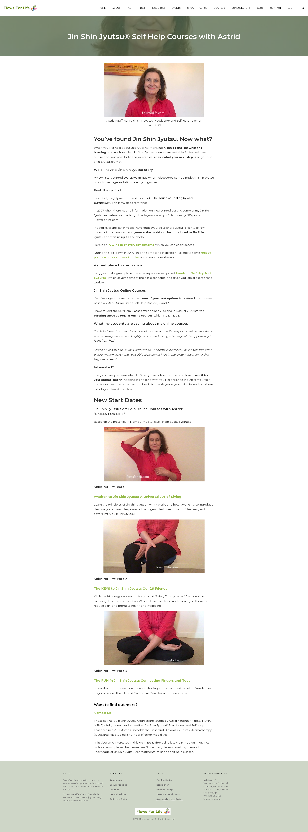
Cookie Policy (164, 780)
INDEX (141, 8)
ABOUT (116, 8)
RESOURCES (158, 8)
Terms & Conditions (168, 794)
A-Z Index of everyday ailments (131, 245)
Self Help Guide (119, 799)
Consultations (118, 794)
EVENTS (176, 8)
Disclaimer (162, 785)
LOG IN (291, 8)
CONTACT (275, 8)
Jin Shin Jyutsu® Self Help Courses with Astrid (154, 36)
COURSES (219, 8)
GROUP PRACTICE (197, 8)
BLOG (260, 8)
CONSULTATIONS (241, 8)
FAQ (129, 8)
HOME (102, 8)
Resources (116, 780)
